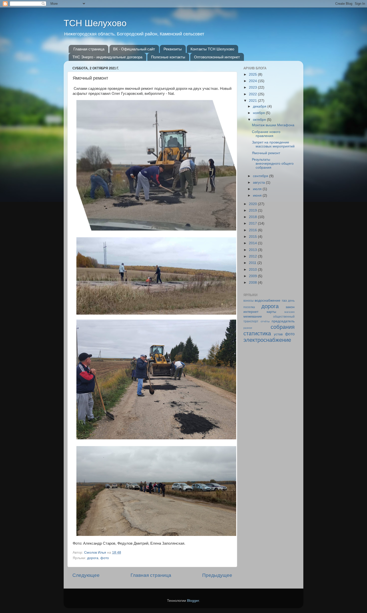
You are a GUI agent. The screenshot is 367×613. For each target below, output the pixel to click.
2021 (253, 101)
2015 (253, 237)
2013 (253, 250)
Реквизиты (173, 49)
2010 (253, 269)
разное (247, 327)
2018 (253, 217)
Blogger (193, 601)
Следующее (86, 575)
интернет (250, 312)
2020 (253, 204)
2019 (253, 210)
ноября (259, 113)
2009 (253, 276)
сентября (261, 176)
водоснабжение (267, 300)
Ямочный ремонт (266, 153)
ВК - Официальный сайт (134, 49)
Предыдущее (217, 575)
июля (258, 189)
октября (260, 120)
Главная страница (88, 49)
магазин (289, 311)
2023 (253, 87)
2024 (253, 81)
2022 (253, 94)
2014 (253, 243)
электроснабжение (267, 340)
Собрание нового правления (266, 134)
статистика (257, 333)
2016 (253, 230)
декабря (260, 106)
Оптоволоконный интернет (217, 57)
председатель (283, 321)
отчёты (265, 321)
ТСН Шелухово (95, 23)
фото (104, 558)
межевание (252, 316)
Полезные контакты (168, 57)
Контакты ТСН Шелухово (212, 49)
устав (278, 334)
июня (258, 195)
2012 (253, 256)
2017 (253, 223)
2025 (253, 74)
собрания (283, 327)
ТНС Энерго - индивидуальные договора (107, 57)
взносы (248, 300)
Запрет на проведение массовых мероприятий (273, 144)
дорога (92, 558)
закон (290, 307)
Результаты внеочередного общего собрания (273, 163)
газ (284, 300)
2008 (253, 282)
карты (271, 312)
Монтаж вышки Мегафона (273, 125)
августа (259, 182)
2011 (253, 263)
